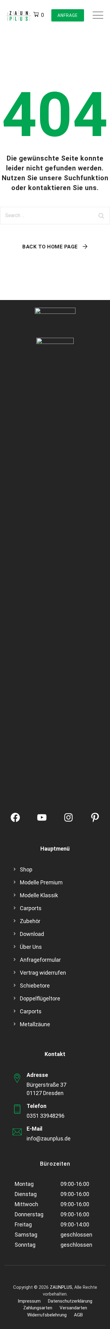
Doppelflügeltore (40, 998)
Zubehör (30, 921)
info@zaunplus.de (49, 1138)
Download (32, 934)
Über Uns (31, 947)
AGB (78, 1315)
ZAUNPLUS (61, 1287)
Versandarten (73, 1308)
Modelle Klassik (39, 895)
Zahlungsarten (37, 1308)
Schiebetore (35, 985)
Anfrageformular (40, 960)
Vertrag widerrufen (43, 972)
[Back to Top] (97, 1319)
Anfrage (67, 15)
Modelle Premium (41, 882)
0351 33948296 (45, 1116)
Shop (26, 869)
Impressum (29, 1301)
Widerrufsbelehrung (47, 1315)
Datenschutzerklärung (70, 1301)
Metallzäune (35, 1024)
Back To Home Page (50, 247)
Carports (31, 908)
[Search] (102, 215)
